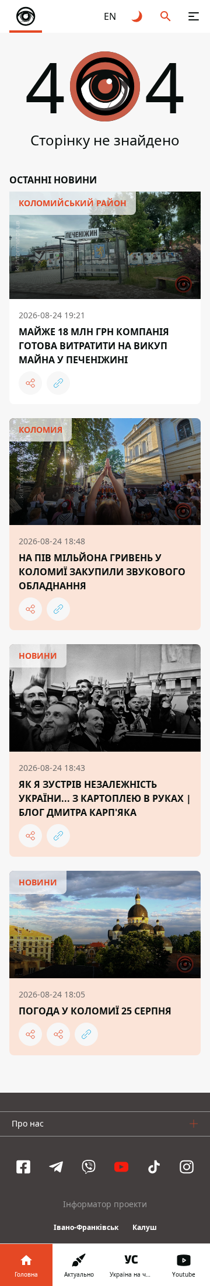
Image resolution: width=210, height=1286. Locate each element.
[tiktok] (154, 1167)
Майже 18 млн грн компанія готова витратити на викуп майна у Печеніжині (94, 345)
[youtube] (121, 1167)
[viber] (89, 1167)
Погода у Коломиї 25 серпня (95, 1011)
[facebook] (23, 1167)
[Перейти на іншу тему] (138, 16)
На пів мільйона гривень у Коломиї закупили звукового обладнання (102, 571)
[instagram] (187, 1167)
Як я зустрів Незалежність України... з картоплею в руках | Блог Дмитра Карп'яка (105, 798)
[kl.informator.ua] (25, 16)
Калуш (144, 1227)
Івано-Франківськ (86, 1227)
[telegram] (56, 1167)
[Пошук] (166, 16)
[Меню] (194, 16)
